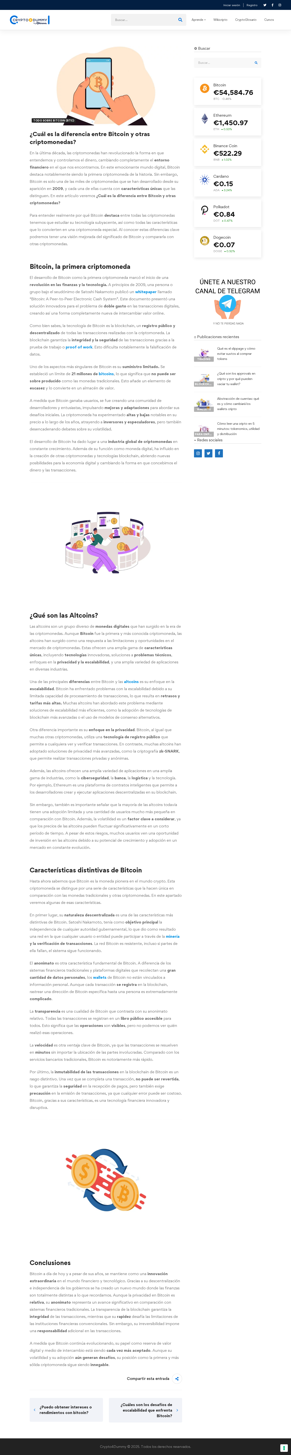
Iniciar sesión (231, 5)
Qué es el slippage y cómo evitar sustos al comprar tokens (236, 353)
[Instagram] (198, 453)
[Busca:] (148, 19)
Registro (252, 5)
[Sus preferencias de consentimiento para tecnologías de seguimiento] (284, 1448)
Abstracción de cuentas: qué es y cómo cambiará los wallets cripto (238, 404)
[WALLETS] (204, 399)
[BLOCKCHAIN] (204, 374)
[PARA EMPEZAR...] (204, 424)
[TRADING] (204, 349)
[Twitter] (208, 453)
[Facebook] (219, 453)
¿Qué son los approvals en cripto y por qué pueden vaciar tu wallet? (236, 378)
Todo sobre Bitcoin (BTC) (53, 120)
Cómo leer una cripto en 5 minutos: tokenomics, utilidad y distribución (238, 429)
